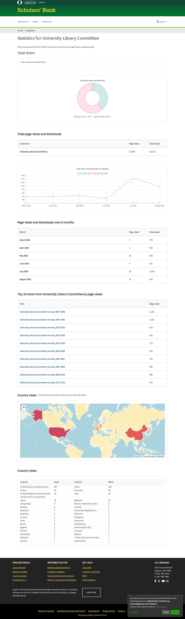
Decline (166, 612)
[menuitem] (23, 21)
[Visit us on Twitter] (159, 581)
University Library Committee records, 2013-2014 (42, 343)
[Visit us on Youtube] (163, 581)
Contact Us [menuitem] (47, 21)
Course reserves (20, 575)
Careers (121, 611)
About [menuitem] (35, 21)
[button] (24, 407)
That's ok (175, 612)
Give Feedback (88, 579)
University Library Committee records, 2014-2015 (42, 327)
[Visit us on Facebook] (155, 581)
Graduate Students (56, 571)
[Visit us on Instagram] (167, 581)
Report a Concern (46, 611)
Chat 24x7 (86, 567)
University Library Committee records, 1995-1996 (42, 319)
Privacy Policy (108, 611)
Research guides (20, 571)
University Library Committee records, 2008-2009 (42, 351)
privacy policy (161, 606)
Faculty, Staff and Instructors (60, 575)
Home (20, 30)
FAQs (84, 575)
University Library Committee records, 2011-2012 (42, 382)
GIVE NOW (91, 592)
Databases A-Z (19, 579)
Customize (134, 612)
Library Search (19, 567)
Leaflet (138, 456)
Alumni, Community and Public (61, 579)
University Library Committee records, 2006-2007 (42, 359)
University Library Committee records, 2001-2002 (42, 366)
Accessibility (94, 611)
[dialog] (155, 605)
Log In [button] (163, 21)
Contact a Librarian (91, 571)
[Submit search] (158, 21)
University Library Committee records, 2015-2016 (42, 335)
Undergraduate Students (58, 567)
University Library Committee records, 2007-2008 (42, 311)
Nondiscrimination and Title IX (71, 611)
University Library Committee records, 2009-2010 (42, 374)
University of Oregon (86, 615)
